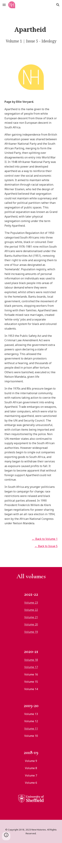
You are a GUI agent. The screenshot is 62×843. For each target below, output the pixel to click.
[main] (31, 29)
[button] (4, 4)
